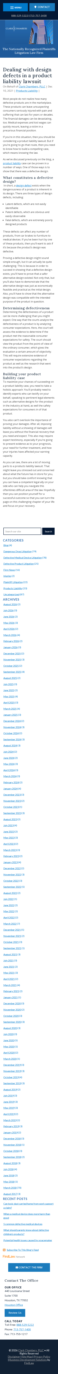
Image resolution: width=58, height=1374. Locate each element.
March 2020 (10, 1058)
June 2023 (8, 831)
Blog (6, 545)
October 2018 (11, 1150)
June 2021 (8, 966)
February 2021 (11, 991)
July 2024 (8, 751)
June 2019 (8, 1101)
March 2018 (10, 1187)
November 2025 (12, 659)
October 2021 (11, 941)
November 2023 (12, 800)
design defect (24, 185)
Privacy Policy (42, 1356)
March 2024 (10, 776)
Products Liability (27, 90)
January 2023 (10, 862)
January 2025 (10, 714)
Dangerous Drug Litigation (17, 551)
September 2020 (12, 1021)
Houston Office (14, 1305)
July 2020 (8, 1034)
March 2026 (10, 634)
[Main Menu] (15, 7)
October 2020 (11, 1015)
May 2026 (8, 622)
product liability (12, 163)
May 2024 (8, 763)
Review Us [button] (15, 1312)
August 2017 (10, 1193)
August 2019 (10, 1089)
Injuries (7, 575)
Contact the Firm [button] (30, 1267)
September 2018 (12, 1156)
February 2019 (11, 1126)
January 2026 (10, 647)
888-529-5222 (19, 15)
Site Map (27, 1356)
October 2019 (11, 1077)
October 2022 (11, 880)
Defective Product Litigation (18, 563)
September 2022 (12, 886)
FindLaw (29, 1363)
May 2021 (8, 972)
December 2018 (12, 1138)
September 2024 (12, 739)
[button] (55, 1351)
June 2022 (8, 905)
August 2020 (10, 1028)
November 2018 (12, 1144)
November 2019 (12, 1071)
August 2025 (10, 677)
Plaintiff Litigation (13, 582)
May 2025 (8, 696)
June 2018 (8, 1175)
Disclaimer (14, 1356)
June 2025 (8, 690)
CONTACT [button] (44, 7)
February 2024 (11, 782)
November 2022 (12, 874)
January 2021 (10, 997)
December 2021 (12, 929)
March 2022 (10, 923)
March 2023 (10, 849)
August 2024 (10, 745)
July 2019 (8, 1095)
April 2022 (9, 917)
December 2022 (12, 868)
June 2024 (8, 757)
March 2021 (10, 985)
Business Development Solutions (28, 1359)
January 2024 (10, 788)
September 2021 (12, 948)
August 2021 (10, 954)
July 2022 (8, 898)
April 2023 (9, 843)
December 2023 (12, 794)
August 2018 (10, 1163)
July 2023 (8, 825)
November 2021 (12, 935)
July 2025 (8, 684)
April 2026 (9, 628)
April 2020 (9, 1052)
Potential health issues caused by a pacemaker (27, 1240)
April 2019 (9, 1113)
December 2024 (12, 720)
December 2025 (12, 653)
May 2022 (8, 911)
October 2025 (11, 665)
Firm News (9, 569)
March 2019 (10, 1120)
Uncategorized (11, 594)
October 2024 (11, 733)
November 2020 (12, 1009)
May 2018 (8, 1181)
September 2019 (12, 1083)
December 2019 (12, 1064)
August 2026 (10, 604)
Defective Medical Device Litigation (22, 557)
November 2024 (12, 727)
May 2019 (8, 1107)
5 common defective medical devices (22, 1223)
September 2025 (12, 671)
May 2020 (8, 1046)
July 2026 (8, 610)
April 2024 (9, 770)
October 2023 (11, 806)
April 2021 (9, 978)
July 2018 (8, 1169)
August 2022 (10, 892)
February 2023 (11, 856)
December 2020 (12, 1003)
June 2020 (8, 1040)
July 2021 (8, 960)
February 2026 (11, 641)
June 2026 (8, 616)
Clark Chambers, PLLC (32, 86)
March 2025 (10, 708)
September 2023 (12, 813)
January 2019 (10, 1132)
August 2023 (10, 819)
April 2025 (9, 702)
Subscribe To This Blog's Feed (23, 1249)
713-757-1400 (38, 15)
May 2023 (8, 837)
